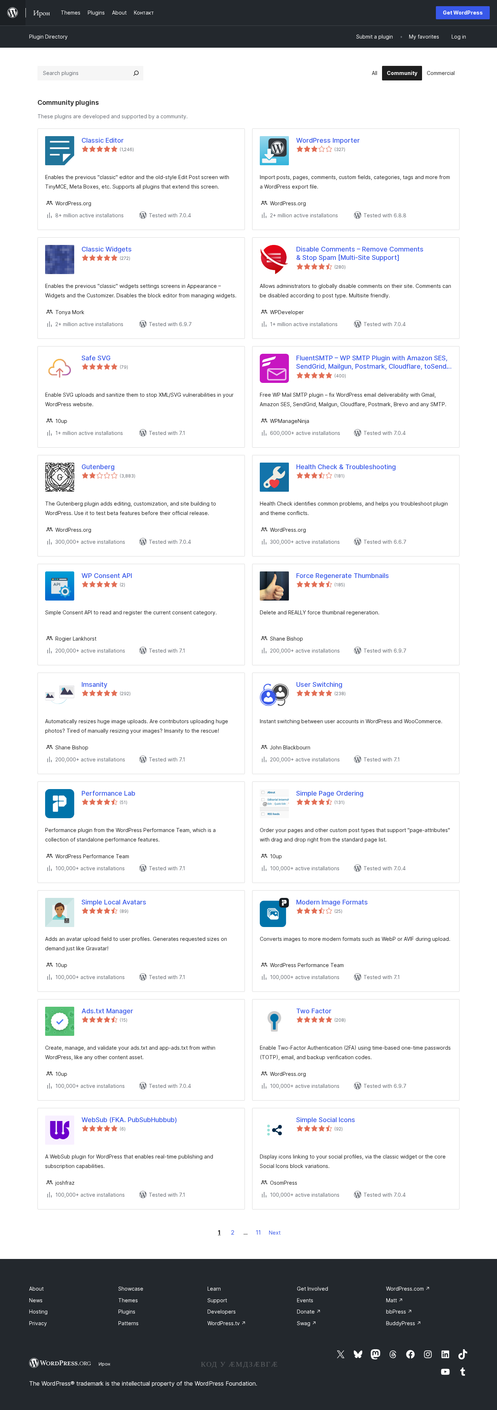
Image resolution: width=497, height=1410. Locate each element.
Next (275, 1232)
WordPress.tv (226, 1323)
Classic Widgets (106, 249)
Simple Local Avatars (113, 902)
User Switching (319, 684)
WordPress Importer (328, 140)
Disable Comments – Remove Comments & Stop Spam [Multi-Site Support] (360, 253)
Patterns (128, 1323)
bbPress (399, 1311)
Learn (214, 1289)
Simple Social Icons (325, 1120)
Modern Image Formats (332, 902)
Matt (394, 1300)
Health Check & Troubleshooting (346, 467)
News (36, 1300)
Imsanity (94, 684)
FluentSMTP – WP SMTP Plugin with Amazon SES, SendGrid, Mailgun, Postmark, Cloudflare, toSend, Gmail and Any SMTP (372, 362)
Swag (307, 1323)
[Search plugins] (136, 73)
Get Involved (312, 1289)
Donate (309, 1311)
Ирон (104, 1364)
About (36, 1289)
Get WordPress (463, 12)
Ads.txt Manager (107, 1011)
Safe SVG (96, 358)
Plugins (126, 1311)
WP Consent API (106, 575)
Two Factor (313, 1011)
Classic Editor (102, 140)
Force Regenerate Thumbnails (342, 575)
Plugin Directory (48, 36)
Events (305, 1300)
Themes (128, 1300)
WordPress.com (408, 1289)
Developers (221, 1311)
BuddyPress (403, 1323)
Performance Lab (108, 793)
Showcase (130, 1289)
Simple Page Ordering (329, 793)
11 (258, 1232)
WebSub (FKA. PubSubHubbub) (129, 1120)
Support (217, 1300)
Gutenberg (98, 467)
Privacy (38, 1323)
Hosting (38, 1311)
